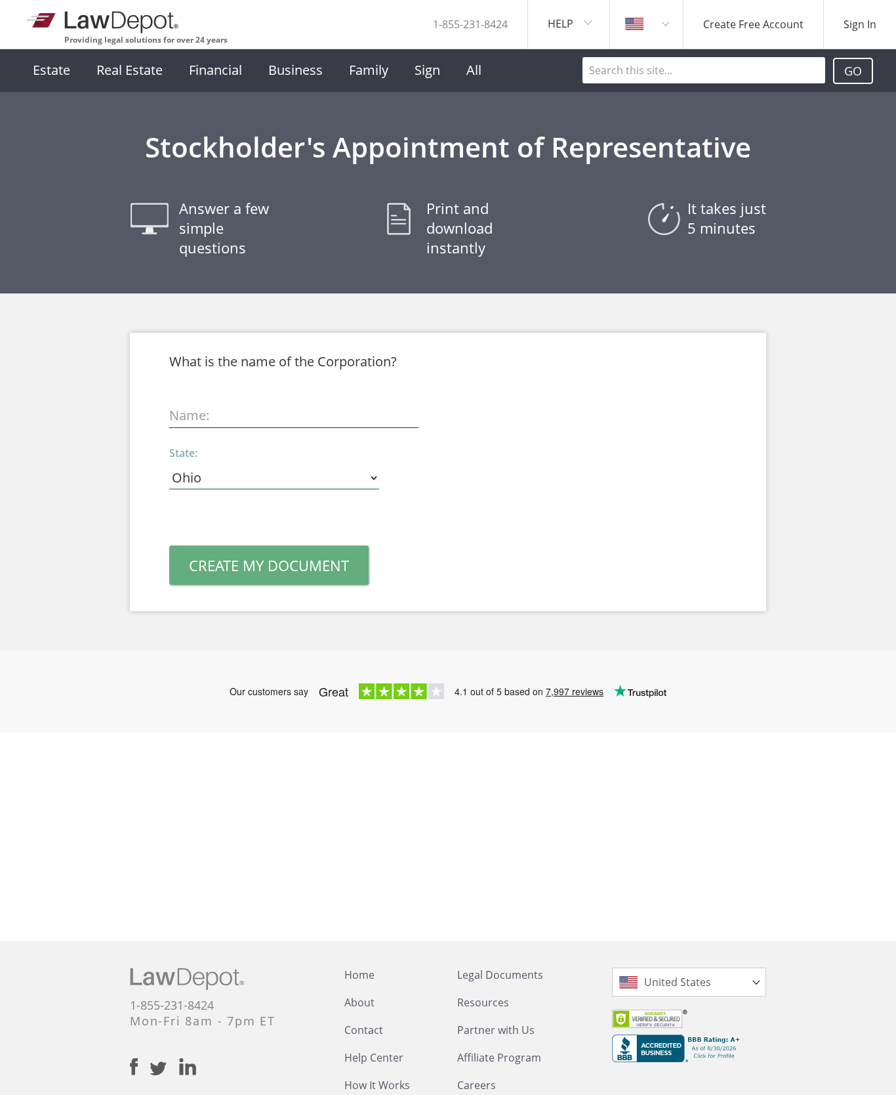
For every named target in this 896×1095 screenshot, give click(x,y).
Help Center (373, 1057)
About (359, 1002)
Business (295, 70)
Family (368, 70)
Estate (51, 70)
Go (853, 71)
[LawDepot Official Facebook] (140, 1066)
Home (359, 975)
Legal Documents (500, 975)
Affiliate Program (499, 1057)
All (473, 70)
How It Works (377, 1085)
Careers (476, 1085)
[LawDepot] (103, 19)
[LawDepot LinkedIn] (187, 1066)
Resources (483, 1002)
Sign (427, 70)
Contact (363, 1030)
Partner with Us (496, 1030)
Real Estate (129, 70)
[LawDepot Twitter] (164, 1068)
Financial (215, 70)
